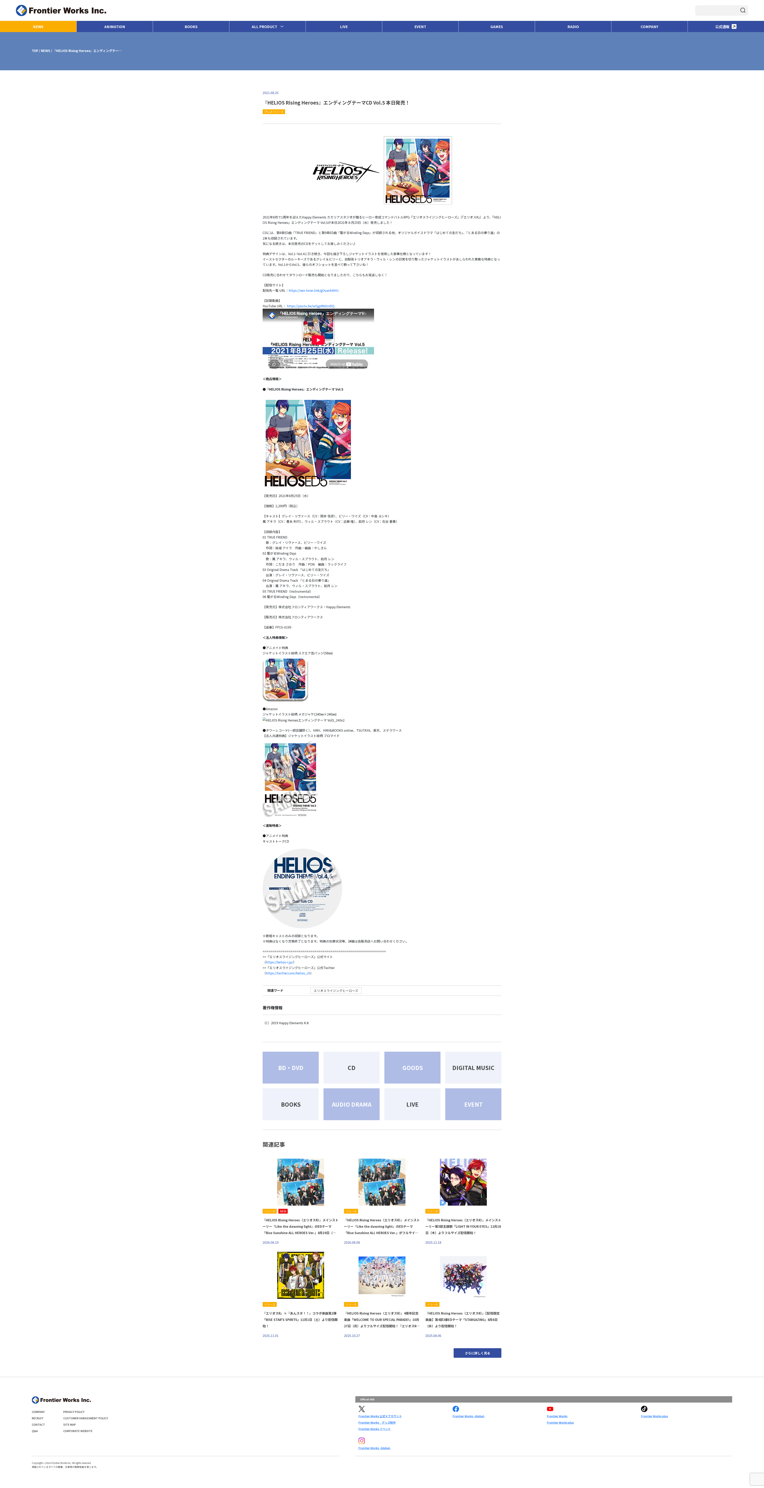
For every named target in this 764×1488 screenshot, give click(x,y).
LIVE (344, 26)
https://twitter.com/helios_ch (288, 973)
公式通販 (722, 26)
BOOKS (191, 26)
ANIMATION (114, 26)
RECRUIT (38, 1418)
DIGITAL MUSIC (473, 1068)
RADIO (573, 26)
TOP (35, 50)
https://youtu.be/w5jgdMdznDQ (310, 305)
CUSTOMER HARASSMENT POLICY (85, 1418)
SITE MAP (69, 1424)
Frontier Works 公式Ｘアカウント (380, 1416)
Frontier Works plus (560, 1422)
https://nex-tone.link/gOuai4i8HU (314, 290)
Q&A (35, 1431)
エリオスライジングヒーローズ (336, 990)
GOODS (412, 1068)
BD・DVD (290, 1068)
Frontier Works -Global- (469, 1416)
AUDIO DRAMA (351, 1104)
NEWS (38, 26)
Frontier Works (557, 1416)
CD (352, 1068)
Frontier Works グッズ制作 (377, 1422)
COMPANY (649, 26)
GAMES (496, 26)
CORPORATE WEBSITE (78, 1431)
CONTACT (38, 1424)
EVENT (420, 26)
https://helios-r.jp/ (279, 962)
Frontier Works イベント (375, 1429)
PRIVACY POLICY (74, 1412)
